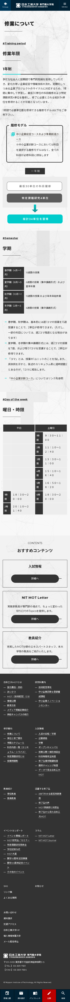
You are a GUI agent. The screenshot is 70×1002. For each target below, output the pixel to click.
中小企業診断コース (22, 378)
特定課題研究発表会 (17, 844)
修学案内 (8, 728)
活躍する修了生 (42, 788)
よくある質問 (10, 897)
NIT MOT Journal (47, 840)
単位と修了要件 (14, 738)
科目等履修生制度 (47, 756)
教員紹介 (8, 788)
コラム (38, 830)
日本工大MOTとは (13, 682)
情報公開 (11, 701)
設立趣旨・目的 (14, 687)
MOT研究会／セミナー (18, 840)
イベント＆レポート (13, 830)
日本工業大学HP (12, 930)
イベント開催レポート (18, 835)
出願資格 (43, 738)
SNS (6, 886)
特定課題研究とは (15, 756)
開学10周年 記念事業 (17, 858)
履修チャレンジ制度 (48, 765)
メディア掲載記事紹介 (18, 710)
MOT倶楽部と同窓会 (49, 807)
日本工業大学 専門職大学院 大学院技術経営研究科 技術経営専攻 (35, 5)
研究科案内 (40, 682)
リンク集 (8, 892)
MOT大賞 (12, 853)
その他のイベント (15, 872)
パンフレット (35, 998)
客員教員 (11, 798)
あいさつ (11, 691)
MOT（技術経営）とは (18, 696)
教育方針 (11, 705)
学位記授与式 (13, 849)
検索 (63, 998)
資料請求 (8, 918)
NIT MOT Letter (46, 835)
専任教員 (11, 793)
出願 (49, 998)
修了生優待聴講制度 (48, 761)
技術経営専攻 (45, 687)
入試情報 (39, 728)
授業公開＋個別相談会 (49, 752)
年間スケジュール (15, 742)
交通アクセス (10, 924)
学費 (41, 742)
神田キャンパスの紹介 (18, 714)
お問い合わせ (10, 912)
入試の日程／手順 (47, 733)
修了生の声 (44, 802)
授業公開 (7, 998)
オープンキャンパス (48, 747)
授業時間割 (12, 761)
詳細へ (35, 578)
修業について (13, 733)
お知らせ (39, 886)
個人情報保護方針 (12, 935)
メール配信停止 (11, 941)
